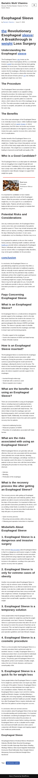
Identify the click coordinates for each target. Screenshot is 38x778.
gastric (18, 124)
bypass (23, 124)
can (24, 75)
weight (7, 43)
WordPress (25, 776)
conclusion (8, 257)
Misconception (15, 550)
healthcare (4, 245)
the (4, 31)
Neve (11, 776)
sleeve (27, 35)
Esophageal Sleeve (13, 763)
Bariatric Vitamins (8, 22)
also (18, 59)
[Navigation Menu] (34, 5)
